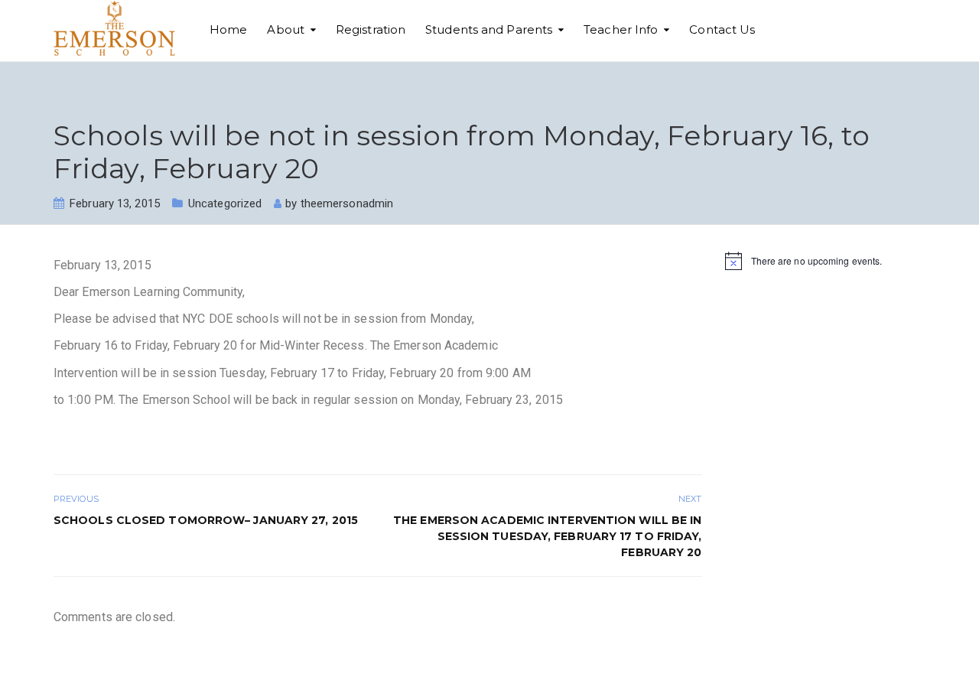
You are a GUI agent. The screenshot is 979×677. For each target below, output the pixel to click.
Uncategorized (225, 203)
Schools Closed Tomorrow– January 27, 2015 (206, 520)
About (285, 29)
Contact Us (722, 29)
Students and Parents (488, 29)
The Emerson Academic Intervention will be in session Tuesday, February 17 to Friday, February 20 (547, 536)
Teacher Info (621, 29)
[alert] (825, 261)
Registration (370, 29)
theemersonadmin (347, 203)
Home (228, 29)
